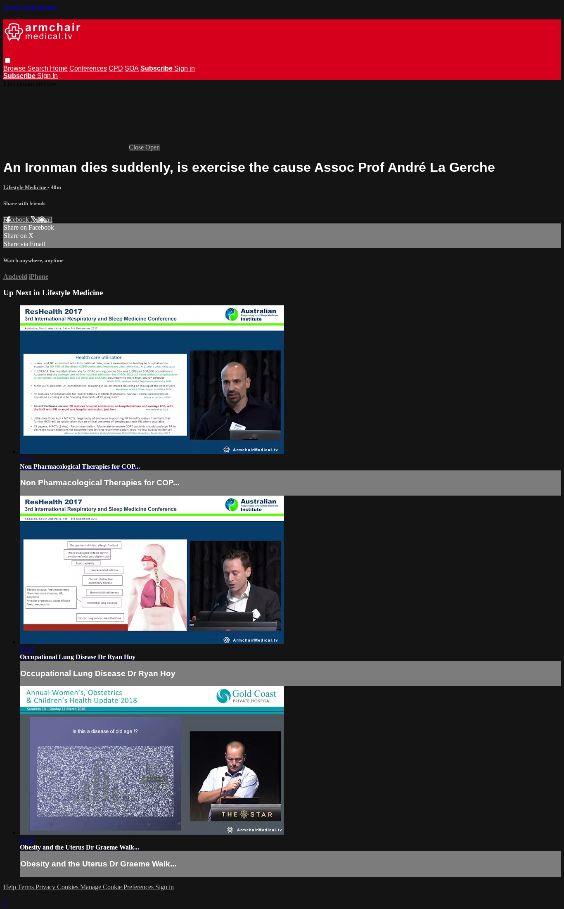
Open (152, 147)
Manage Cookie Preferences (117, 886)
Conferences (88, 68)
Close (137, 147)
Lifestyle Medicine (25, 187)
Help (10, 886)
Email (44, 219)
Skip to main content (30, 6)
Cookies (68, 886)
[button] (7, 60)
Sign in (184, 68)
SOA (132, 68)
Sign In (47, 75)
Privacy (46, 886)
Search (38, 68)
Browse (15, 68)
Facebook (17, 219)
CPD (116, 68)
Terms (27, 886)
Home (59, 68)
